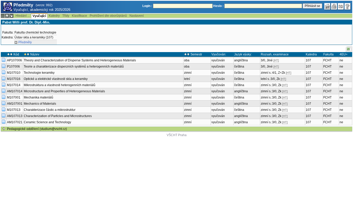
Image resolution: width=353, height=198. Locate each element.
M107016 (13, 79)
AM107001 (14, 103)
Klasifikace (79, 16)
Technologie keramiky (39, 73)
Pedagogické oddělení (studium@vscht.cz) (37, 129)
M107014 (13, 85)
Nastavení (136, 16)
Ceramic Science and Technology (47, 122)
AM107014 (14, 91)
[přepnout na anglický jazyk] (340, 6)
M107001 (13, 97)
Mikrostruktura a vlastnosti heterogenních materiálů (59, 85)
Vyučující (39, 16)
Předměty (25, 42)
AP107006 (14, 60)
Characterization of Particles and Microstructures (58, 116)
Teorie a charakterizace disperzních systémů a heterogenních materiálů (74, 66)
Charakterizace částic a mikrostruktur (49, 110)
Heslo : (218, 6)
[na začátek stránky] (4, 129)
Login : (147, 6)
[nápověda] (347, 6)
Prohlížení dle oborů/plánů (108, 16)
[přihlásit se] (334, 6)
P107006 (13, 66)
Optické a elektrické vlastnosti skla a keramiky (56, 79)
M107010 (13, 73)
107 (308, 60)
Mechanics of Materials (40, 103)
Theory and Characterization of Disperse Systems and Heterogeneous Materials (80, 60)
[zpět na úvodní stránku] (327, 6)
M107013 (13, 110)
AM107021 (14, 122)
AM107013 (14, 116)
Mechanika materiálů (38, 97)
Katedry (54, 16)
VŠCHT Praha (177, 135)
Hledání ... (23, 16)
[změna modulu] (11, 16)
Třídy (65, 16)
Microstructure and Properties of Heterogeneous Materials (64, 91)
